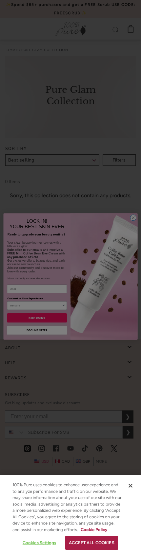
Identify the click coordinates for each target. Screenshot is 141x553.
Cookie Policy (94, 529)
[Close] (130, 485)
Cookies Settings (39, 542)
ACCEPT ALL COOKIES (91, 542)
